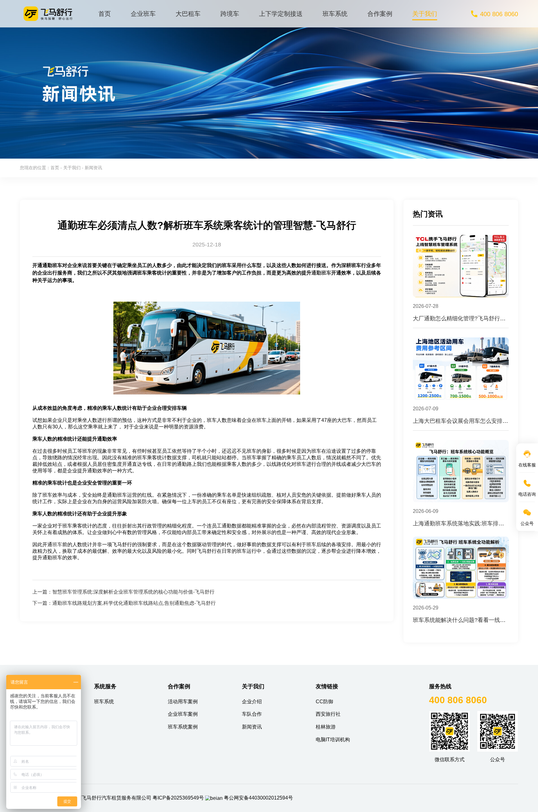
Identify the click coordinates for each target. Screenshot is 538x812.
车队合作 (252, 714)
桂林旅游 (326, 726)
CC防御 (324, 701)
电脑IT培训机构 (333, 739)
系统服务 (105, 686)
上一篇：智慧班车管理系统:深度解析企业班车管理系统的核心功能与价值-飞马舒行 (123, 592)
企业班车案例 (183, 714)
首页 (104, 13)
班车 (57, 544)
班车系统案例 (183, 726)
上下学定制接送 (281, 13)
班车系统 (335, 13)
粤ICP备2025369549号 (178, 797)
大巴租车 (188, 13)
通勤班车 (321, 272)
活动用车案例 (183, 701)
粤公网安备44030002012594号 (258, 797)
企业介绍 (252, 701)
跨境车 (229, 13)
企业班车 (143, 13)
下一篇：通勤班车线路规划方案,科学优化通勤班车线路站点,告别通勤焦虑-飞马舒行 (124, 603)
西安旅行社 (328, 714)
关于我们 (424, 13)
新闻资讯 (252, 726)
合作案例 (379, 13)
